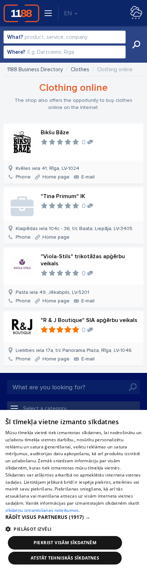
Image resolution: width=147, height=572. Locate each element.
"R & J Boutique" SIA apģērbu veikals (89, 320)
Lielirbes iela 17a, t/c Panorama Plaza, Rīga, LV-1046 (74, 350)
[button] (73, 517)
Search (136, 44)
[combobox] (65, 37)
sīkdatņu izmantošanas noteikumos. (42, 510)
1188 (21, 13)
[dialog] (73, 491)
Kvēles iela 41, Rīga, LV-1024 (47, 168)
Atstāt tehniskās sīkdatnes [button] (65, 558)
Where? (16, 52)
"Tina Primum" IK (63, 196)
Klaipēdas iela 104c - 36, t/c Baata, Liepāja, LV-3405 (74, 228)
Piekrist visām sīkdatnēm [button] (65, 543)
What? (15, 37)
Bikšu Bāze (55, 132)
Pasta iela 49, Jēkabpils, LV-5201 (52, 292)
